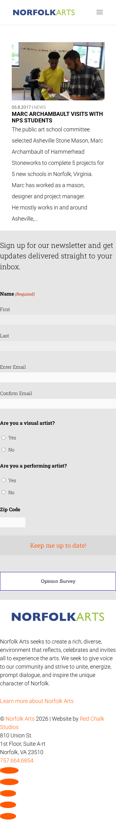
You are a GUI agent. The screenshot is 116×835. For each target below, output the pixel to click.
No (11, 449)
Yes (12, 437)
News (40, 107)
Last (4, 335)
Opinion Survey (58, 581)
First (5, 309)
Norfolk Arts (20, 718)
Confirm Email (16, 393)
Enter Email (13, 367)
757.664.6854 (16, 760)
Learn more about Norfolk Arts (37, 701)
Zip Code (10, 509)
